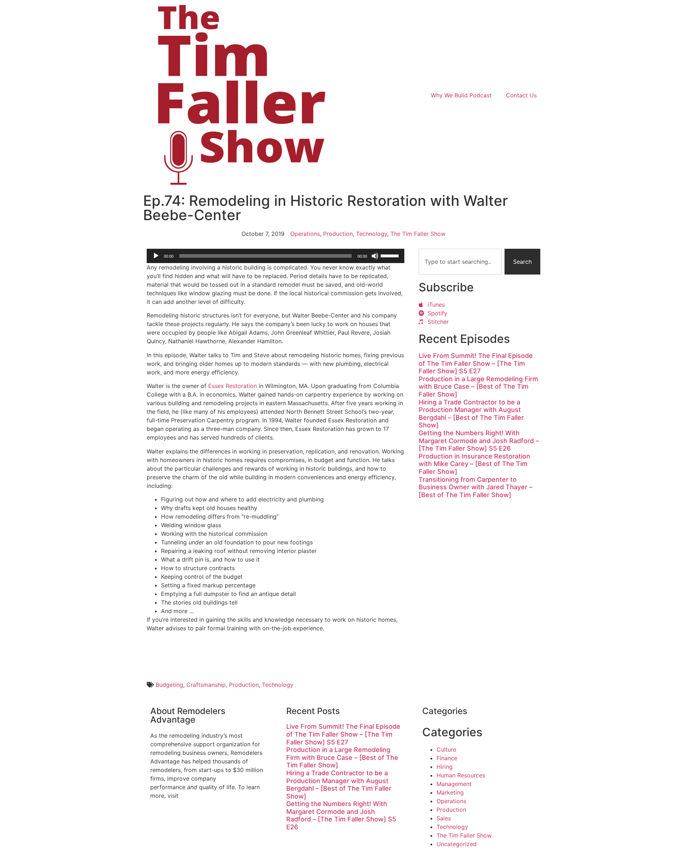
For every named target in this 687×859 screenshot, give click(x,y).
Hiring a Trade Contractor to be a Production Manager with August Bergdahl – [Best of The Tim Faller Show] (471, 413)
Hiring (445, 766)
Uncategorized (457, 844)
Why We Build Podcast (461, 95)
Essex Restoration (232, 385)
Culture (446, 749)
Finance (447, 758)
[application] (275, 256)
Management (454, 783)
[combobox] (460, 262)
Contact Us (521, 95)
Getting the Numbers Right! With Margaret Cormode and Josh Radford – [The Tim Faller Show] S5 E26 (479, 440)
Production (338, 233)
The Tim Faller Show (417, 233)
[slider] (391, 255)
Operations (305, 233)
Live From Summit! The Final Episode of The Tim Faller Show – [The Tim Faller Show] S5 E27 (476, 363)
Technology (371, 233)
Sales (444, 818)
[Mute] (375, 255)
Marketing (450, 792)
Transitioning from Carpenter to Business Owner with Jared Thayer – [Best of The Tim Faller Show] (475, 487)
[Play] (156, 255)
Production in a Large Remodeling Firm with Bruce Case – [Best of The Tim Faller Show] (478, 386)
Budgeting (169, 684)
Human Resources (461, 775)
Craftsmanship (206, 684)
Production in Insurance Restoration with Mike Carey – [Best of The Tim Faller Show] (474, 463)
